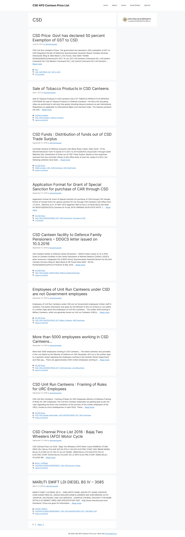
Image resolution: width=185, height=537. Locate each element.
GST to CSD (56, 72)
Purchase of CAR (79, 218)
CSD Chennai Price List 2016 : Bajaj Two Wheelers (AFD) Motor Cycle (68, 434)
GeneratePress (111, 534)
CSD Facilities (44, 273)
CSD (36, 72)
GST (36, 70)
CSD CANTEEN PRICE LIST (49, 218)
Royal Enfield (135, 5)
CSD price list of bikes (72, 465)
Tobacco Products (57, 118)
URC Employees (79, 320)
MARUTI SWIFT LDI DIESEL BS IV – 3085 (68, 482)
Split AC (147, 5)
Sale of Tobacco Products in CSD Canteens (71, 88)
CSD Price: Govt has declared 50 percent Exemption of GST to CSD (69, 37)
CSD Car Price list (66, 218)
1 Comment (39, 220)
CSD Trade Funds (69, 168)
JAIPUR (37, 509)
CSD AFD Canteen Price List (51, 5)
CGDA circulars (40, 168)
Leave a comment (41, 120)
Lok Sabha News (78, 368)
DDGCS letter (54, 273)
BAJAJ (37, 463)
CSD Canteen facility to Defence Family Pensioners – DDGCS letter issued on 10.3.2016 (67, 239)
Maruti (114, 5)
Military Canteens (66, 320)
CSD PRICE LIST (45, 72)
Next (41, 524)
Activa (123, 5)
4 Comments (39, 74)
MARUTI (44, 509)
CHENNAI (44, 463)
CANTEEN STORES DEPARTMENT (47, 465)
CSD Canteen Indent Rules (48, 415)
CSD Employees (56, 168)
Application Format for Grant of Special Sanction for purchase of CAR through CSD (70, 186)
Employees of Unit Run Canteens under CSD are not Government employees (71, 291)
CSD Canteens (44, 118)
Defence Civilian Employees (70, 273)
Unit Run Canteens (41, 115)
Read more (37, 64)
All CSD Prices (40, 166)
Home (105, 5)
